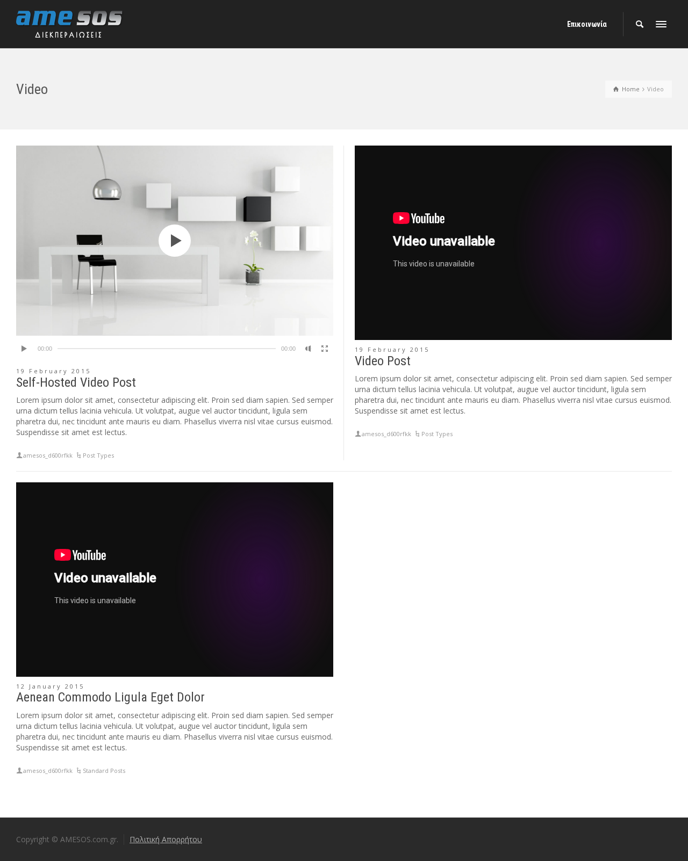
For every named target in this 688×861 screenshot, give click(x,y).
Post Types (98, 455)
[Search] (639, 24)
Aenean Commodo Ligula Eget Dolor (110, 697)
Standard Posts (104, 770)
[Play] (25, 348)
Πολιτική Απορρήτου (166, 839)
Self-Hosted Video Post (76, 382)
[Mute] (308, 348)
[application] (174, 241)
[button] (175, 241)
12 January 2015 (50, 686)
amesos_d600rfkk (48, 455)
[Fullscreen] (324, 348)
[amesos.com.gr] (70, 23)
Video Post (383, 360)
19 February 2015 (53, 371)
